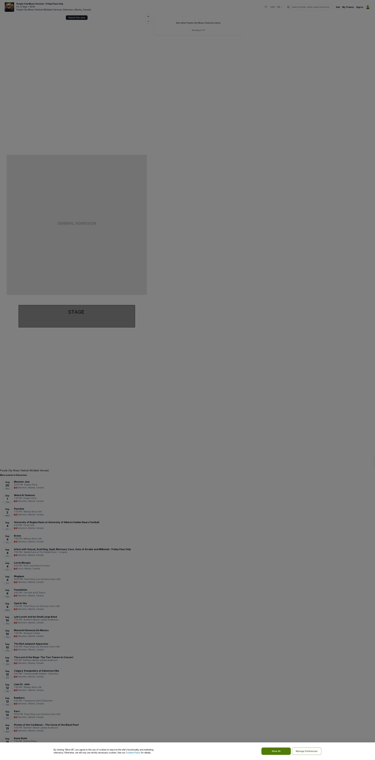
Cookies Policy (133, 752)
